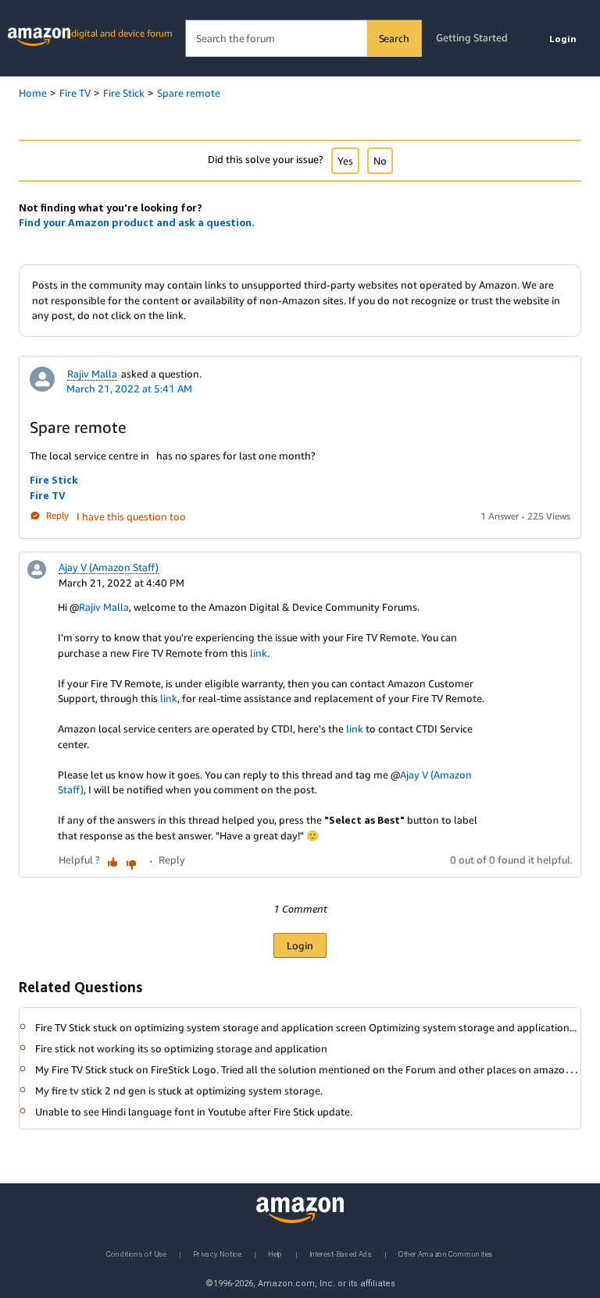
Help (275, 1253)
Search (394, 38)
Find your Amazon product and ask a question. (137, 222)
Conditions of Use (136, 1253)
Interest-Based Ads (340, 1253)
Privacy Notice (217, 1253)
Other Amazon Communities (446, 1253)
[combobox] (303, 38)
